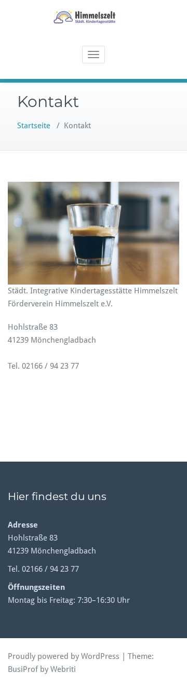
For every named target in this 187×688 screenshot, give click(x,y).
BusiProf (23, 669)
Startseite (33, 125)
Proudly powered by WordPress (63, 656)
